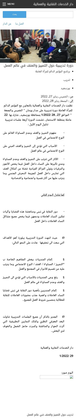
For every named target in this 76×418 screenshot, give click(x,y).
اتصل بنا (19, 24)
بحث (14, 14)
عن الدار (7, 24)
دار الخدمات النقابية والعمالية (53, 4)
